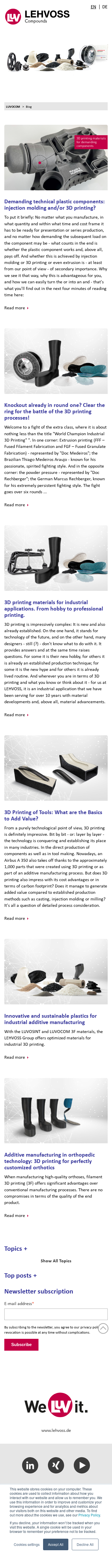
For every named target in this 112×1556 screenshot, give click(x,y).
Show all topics (56, 1261)
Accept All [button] (55, 1544)
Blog (29, 107)
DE (104, 6)
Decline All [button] (85, 1544)
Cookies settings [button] (27, 1544)
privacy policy (90, 1327)
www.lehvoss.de (56, 1430)
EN (93, 6)
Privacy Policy (89, 1514)
